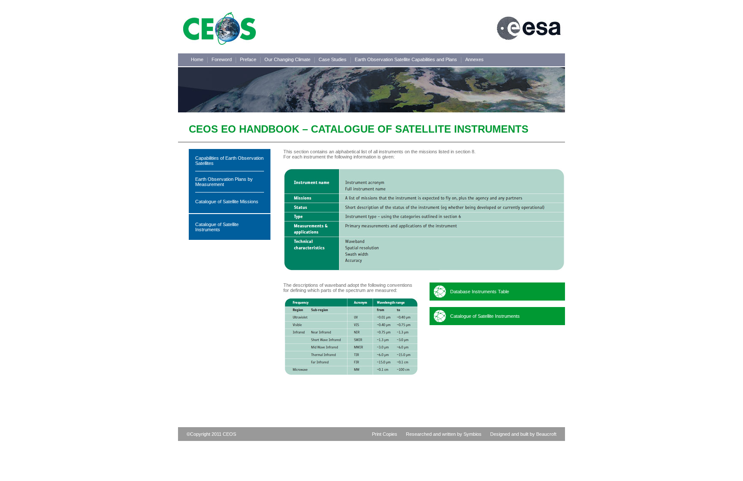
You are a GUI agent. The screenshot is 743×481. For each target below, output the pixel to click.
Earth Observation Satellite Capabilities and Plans (406, 59)
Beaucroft (546, 434)
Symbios (473, 434)
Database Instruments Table (479, 291)
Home (197, 59)
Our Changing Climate (287, 59)
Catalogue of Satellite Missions (226, 201)
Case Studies (333, 59)
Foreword (222, 59)
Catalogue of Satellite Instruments (217, 227)
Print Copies (384, 434)
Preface (248, 59)
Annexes (474, 59)
